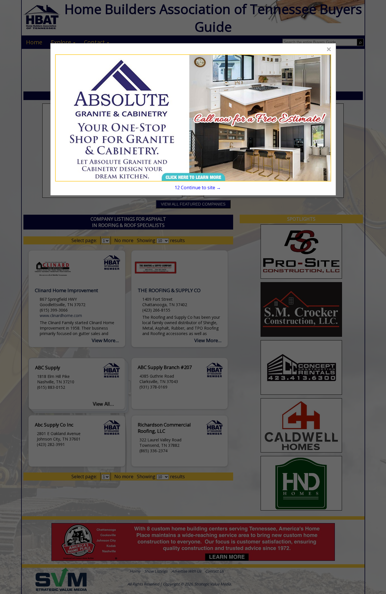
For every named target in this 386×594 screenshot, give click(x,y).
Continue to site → (198, 187)
